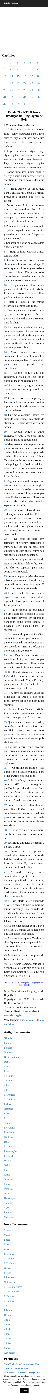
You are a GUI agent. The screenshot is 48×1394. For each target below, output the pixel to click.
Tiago (7, 1319)
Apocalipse (9, 1352)
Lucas (7, 1239)
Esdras (7, 1104)
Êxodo (7, 1042)
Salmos (7, 1123)
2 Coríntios (9, 1263)
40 (24, 104)
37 (4, 104)
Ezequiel (8, 1155)
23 (31, 83)
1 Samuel (9, 1075)
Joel (6, 1170)
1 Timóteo (9, 1296)
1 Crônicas (9, 1094)
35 (31, 97)
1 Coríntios (9, 1258)
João (6, 1244)
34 (24, 97)
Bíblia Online (11, 3)
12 (38, 69)
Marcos (7, 1235)
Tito (6, 1305)
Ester (6, 1113)
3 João (7, 1343)
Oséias (7, 1165)
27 (18, 90)
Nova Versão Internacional (16, 1368)
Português (11, 1358)
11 (31, 69)
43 (5, 925)
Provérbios (9, 1127)
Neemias (8, 1108)
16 (24, 76)
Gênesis (8, 1038)
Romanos (9, 1253)
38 (11, 104)
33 (18, 97)
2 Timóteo (9, 1300)
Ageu (7, 1207)
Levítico (8, 1047)
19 (4, 83)
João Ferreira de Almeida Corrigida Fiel (22, 1372)
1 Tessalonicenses (13, 1286)
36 (38, 97)
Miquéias (8, 1188)
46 (5, 963)
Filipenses (9, 1277)
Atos (6, 1249)
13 (4, 76)
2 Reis (7, 1090)
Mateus (7, 1230)
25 (4, 90)
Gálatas (7, 1268)
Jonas (7, 1184)
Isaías (6, 1141)
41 (5, 872)
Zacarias (8, 1212)
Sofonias (8, 1202)
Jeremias (8, 1146)
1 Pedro (8, 1324)
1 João (7, 1333)
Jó (5, 1118)
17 (31, 76)
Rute (6, 1071)
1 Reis (7, 1085)
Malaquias (9, 1217)
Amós (7, 1174)
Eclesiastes (9, 1132)
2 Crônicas (9, 1099)
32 (11, 97)
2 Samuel (9, 1080)
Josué (7, 1061)
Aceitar (24, 1390)
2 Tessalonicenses (13, 1291)
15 (18, 76)
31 (4, 97)
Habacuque (9, 1198)
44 (5, 938)
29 (31, 90)
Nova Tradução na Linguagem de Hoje (21, 1364)
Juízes (7, 1066)
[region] (24, 28)
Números (8, 1052)
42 (5, 900)
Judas (7, 1348)
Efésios (7, 1272)
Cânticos (8, 1137)
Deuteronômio (11, 1057)
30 (38, 90)
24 (38, 83)
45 (5, 955)
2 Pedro (8, 1329)
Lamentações (10, 1151)
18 (38, 76)
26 (11, 90)
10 (24, 69)
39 (18, 104)
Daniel (7, 1160)
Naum (7, 1193)
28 (24, 90)
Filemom (8, 1310)
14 (11, 76)
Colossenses (10, 1282)
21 (18, 83)
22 (24, 83)
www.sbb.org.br (13, 1015)
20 (11, 83)
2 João (7, 1338)
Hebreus (8, 1315)
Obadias (8, 1179)
